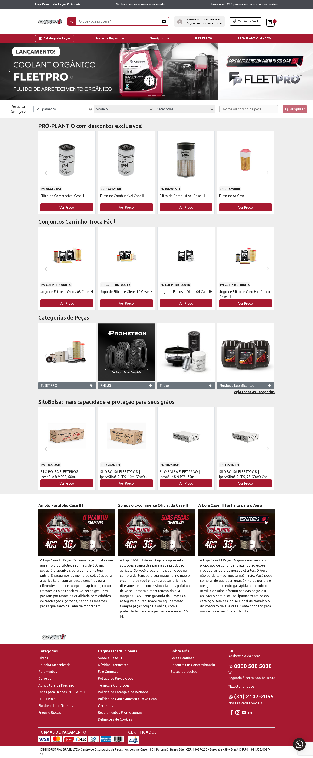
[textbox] (64, 109)
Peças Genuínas (182, 658)
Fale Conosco (108, 672)
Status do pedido (184, 672)
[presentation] (9, 70)
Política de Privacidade (115, 678)
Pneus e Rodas (49, 712)
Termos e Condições (114, 685)
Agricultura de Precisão (56, 685)
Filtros (165, 385)
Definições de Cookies (115, 719)
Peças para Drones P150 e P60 (61, 692)
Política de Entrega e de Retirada (123, 692)
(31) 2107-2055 (254, 696)
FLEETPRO (49, 385)
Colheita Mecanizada (54, 665)
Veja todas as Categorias (254, 392)
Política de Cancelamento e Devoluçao (127, 699)
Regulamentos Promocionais (120, 712)
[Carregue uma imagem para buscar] (163, 21)
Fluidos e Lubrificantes (237, 385)
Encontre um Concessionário (193, 665)
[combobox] (63, 109)
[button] (199, 21)
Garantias (105, 706)
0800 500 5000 (253, 666)
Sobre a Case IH (110, 658)
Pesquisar (297, 109)
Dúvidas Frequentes (113, 665)
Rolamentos (47, 672)
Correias (44, 678)
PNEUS (106, 385)
